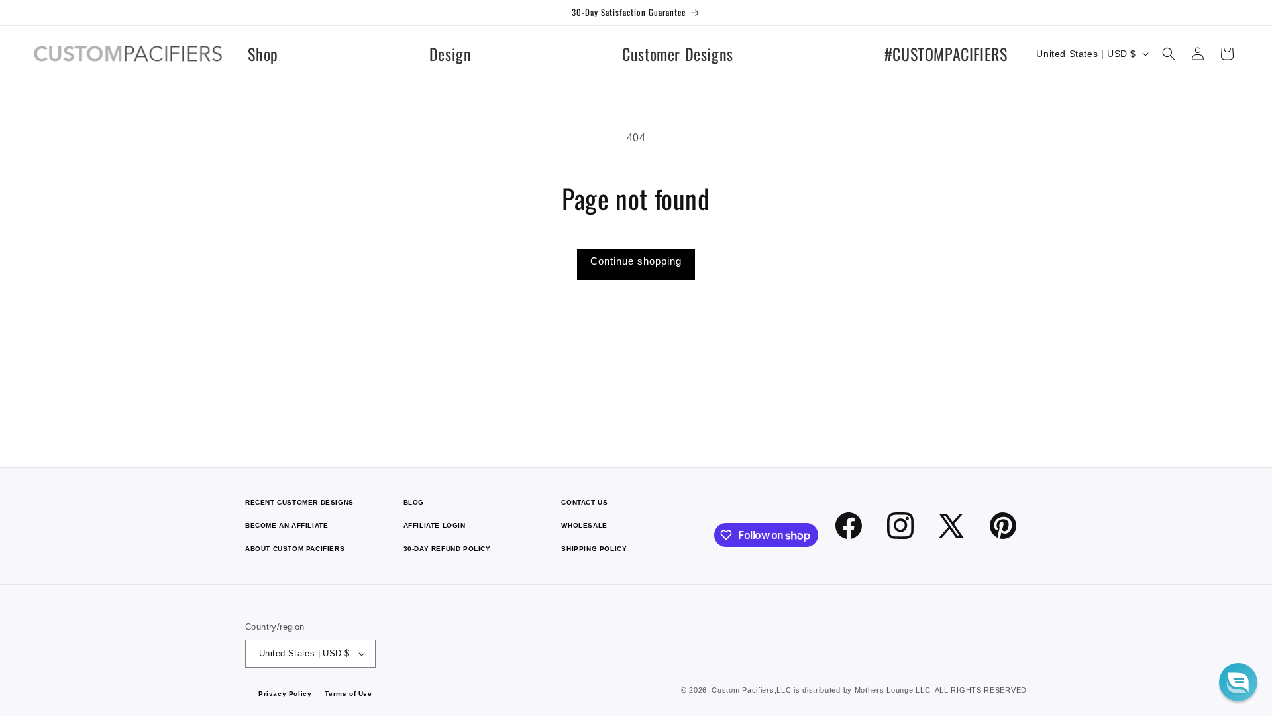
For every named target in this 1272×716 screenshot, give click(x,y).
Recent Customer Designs (299, 502)
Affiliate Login (434, 525)
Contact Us (584, 502)
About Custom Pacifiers (294, 548)
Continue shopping (636, 261)
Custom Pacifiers (743, 690)
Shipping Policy (594, 548)
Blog (413, 502)
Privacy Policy (284, 693)
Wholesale (584, 525)
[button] (1168, 53)
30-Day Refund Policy (447, 548)
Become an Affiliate (286, 525)
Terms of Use (348, 693)
